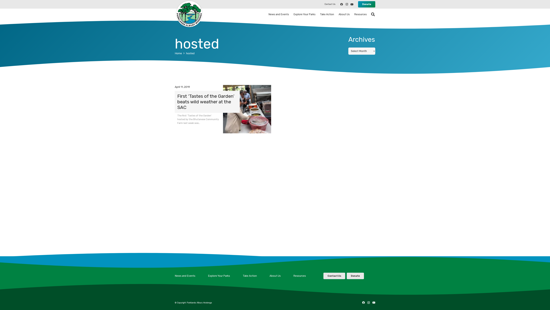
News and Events (185, 275)
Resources (299, 275)
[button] (373, 14)
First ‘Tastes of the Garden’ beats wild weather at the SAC (205, 101)
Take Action (250, 275)
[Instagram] (346, 4)
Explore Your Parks (219, 275)
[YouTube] (351, 4)
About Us (275, 275)
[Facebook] (341, 4)
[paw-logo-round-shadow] (189, 14)
